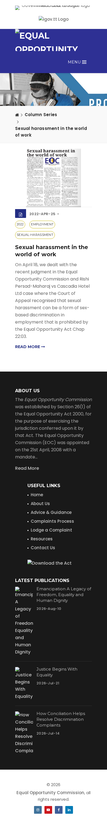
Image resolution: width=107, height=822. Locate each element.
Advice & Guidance (51, 512)
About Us (40, 503)
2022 (20, 224)
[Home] (17, 114)
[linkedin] (69, 810)
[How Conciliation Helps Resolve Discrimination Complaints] (24, 732)
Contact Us (43, 548)
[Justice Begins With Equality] (24, 683)
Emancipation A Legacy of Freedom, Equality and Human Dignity (63, 594)
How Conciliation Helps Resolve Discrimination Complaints (60, 719)
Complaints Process (52, 521)
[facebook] (59, 810)
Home (37, 495)
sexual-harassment (35, 235)
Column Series (41, 115)
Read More (27, 468)
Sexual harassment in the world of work (51, 132)
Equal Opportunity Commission (50, 793)
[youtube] (48, 810)
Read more (28, 347)
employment (42, 224)
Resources (42, 539)
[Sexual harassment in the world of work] (53, 178)
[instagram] (38, 810)
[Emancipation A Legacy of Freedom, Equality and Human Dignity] (24, 621)
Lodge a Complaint (51, 530)
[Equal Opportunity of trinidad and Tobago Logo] (53, 40)
